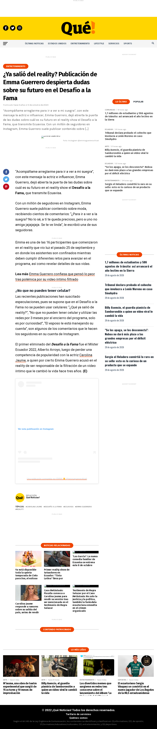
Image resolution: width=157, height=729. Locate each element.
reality (20, 509)
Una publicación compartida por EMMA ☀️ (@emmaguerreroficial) (57, 478)
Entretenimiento (80, 43)
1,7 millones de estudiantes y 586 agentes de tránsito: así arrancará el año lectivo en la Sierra (128, 266)
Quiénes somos (78, 717)
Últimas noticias (34, 43)
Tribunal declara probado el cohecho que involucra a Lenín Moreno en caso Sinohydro (128, 289)
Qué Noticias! (33, 497)
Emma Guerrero (84, 507)
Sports (128, 43)
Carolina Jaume (34, 507)
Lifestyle (99, 43)
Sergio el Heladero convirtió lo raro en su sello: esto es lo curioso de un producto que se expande (129, 360)
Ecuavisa (69, 507)
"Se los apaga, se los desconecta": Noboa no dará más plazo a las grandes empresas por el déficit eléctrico (126, 336)
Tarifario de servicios (78, 714)
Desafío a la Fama (53, 507)
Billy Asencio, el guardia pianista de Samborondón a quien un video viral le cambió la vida (129, 311)
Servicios (113, 43)
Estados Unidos (57, 43)
